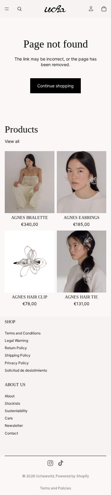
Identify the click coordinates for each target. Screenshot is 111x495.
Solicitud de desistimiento (26, 370)
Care (9, 418)
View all (12, 141)
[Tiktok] (60, 463)
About (10, 396)
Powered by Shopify (72, 476)
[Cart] (103, 8)
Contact (11, 433)
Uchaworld (45, 476)
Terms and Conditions (23, 333)
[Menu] (7, 9)
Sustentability (16, 411)
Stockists (12, 403)
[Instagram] (50, 463)
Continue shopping (55, 85)
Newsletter (14, 426)
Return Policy (16, 348)
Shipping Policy (17, 355)
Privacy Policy (17, 363)
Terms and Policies (55, 488)
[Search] (19, 8)
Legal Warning (16, 340)
